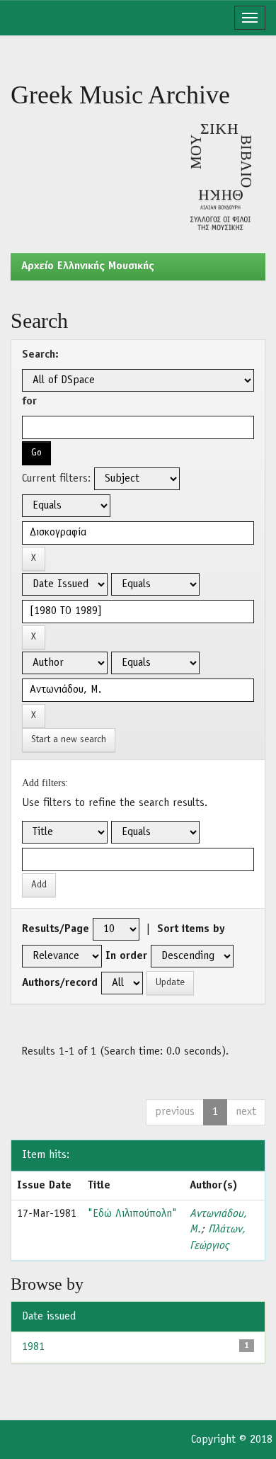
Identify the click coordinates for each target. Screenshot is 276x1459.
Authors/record (60, 983)
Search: (40, 355)
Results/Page (55, 929)
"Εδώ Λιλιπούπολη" (132, 1214)
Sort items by (191, 929)
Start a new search (68, 739)
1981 (33, 1347)
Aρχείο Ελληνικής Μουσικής (87, 266)
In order (126, 956)
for (29, 401)
